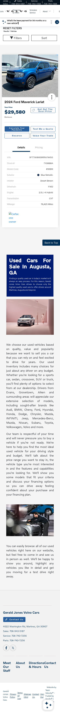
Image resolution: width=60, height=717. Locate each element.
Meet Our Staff (7, 666)
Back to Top (51, 242)
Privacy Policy (13, 695)
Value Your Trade (43, 135)
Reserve (17, 135)
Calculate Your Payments (17, 129)
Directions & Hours (36, 665)
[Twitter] (13, 648)
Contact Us (16, 619)
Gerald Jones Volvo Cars (6, 695)
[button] (52, 97)
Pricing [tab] (39, 147)
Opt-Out (42, 695)
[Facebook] (6, 648)
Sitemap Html (27, 695)
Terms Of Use (20, 695)
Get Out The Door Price (45, 110)
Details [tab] (21, 147)
